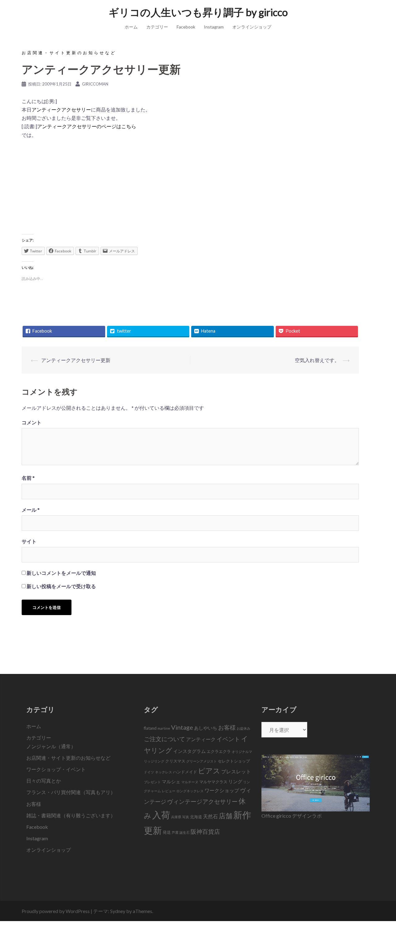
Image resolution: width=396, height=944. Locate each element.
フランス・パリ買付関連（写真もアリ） (70, 792)
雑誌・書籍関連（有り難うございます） (70, 815)
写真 (185, 817)
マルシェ (171, 781)
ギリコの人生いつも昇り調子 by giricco (198, 12)
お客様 (33, 804)
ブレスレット (236, 771)
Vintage (182, 727)
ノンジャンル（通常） (51, 746)
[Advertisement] (190, 188)
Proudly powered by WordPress (56, 911)
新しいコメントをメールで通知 (61, 573)
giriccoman (95, 83)
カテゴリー (157, 26)
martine (163, 728)
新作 (242, 814)
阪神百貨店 (205, 831)
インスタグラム (189, 751)
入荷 (161, 814)
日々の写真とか (43, 781)
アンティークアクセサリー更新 (75, 360)
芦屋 (175, 832)
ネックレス (163, 772)
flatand (150, 728)
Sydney (117, 911)
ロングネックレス (190, 791)
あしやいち (205, 728)
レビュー (168, 791)
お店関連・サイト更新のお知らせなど (69, 52)
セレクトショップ (234, 760)
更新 (153, 830)
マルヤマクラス (213, 781)
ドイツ (149, 772)
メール (31, 510)
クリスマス (175, 760)
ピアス (209, 770)
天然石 (210, 816)
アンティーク (201, 739)
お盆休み (243, 728)
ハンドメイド (185, 771)
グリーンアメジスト (201, 761)
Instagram (214, 26)
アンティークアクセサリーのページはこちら (86, 126)
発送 (167, 832)
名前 (28, 478)
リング (235, 781)
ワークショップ (221, 790)
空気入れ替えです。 (317, 360)
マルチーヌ (189, 782)
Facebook (186, 26)
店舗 (225, 815)
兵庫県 (176, 817)
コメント (31, 422)
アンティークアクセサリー (61, 109)
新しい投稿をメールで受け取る (61, 586)
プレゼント (152, 782)
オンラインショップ (251, 26)
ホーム (131, 26)
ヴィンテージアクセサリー (202, 801)
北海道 (196, 816)
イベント (228, 738)
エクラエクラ (219, 751)
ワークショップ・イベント (56, 769)
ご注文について (164, 738)
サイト (29, 541)
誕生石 (184, 832)
